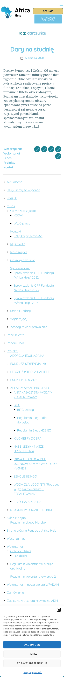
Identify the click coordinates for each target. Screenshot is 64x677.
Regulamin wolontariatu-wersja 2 (33, 576)
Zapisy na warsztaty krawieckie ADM (32, 601)
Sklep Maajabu (17, 518)
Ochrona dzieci (20, 551)
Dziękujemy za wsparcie (23, 190)
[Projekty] (58, 149)
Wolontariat (11, 153)
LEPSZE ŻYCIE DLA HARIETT (30, 372)
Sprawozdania (20, 268)
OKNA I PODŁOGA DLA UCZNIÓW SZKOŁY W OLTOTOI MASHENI (36, 463)
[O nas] (51, 149)
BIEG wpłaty (25, 410)
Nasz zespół (18, 252)
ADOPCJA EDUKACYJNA (27, 356)
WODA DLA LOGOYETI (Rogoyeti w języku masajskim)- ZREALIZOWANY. (36, 489)
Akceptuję (32, 644)
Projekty (9, 163)
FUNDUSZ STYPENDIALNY (28, 364)
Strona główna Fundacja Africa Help (31, 530)
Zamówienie (15, 593)
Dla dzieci (20, 556)
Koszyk (12, 198)
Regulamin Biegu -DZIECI (34, 430)
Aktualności (15, 182)
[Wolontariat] (44, 149)
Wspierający (18, 319)
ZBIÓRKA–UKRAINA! (28, 502)
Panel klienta (15, 335)
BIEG (17, 405)
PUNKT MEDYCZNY (23, 380)
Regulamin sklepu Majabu (28, 522)
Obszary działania (22, 260)
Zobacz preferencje (32, 663)
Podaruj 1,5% (15, 343)
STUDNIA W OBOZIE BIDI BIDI (31, 510)
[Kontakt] (58, 156)
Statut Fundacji (20, 311)
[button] (59, 609)
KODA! (18, 215)
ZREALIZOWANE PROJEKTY (29, 388)
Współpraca (22, 223)
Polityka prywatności (33, 672)
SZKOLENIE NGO (25, 476)
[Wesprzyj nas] (37, 149)
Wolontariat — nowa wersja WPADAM (33, 584)
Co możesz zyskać (23, 211)
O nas (7, 158)
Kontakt (9, 167)
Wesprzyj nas (12, 149)
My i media (17, 244)
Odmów (32, 654)
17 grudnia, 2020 (34, 58)
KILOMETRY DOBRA (27, 438)
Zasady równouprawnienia (28, 327)
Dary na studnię (32, 49)
